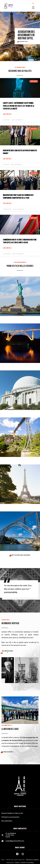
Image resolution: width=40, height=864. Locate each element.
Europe (20, 533)
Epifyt (17, 862)
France (20, 345)
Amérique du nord (20, 298)
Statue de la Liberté (20, 294)
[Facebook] (17, 854)
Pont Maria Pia (20, 529)
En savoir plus (22, 41)
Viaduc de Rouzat (20, 435)
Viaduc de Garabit (20, 341)
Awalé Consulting (27, 862)
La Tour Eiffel (20, 482)
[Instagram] (22, 854)
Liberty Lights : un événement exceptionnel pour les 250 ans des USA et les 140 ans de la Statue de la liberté (18, 106)
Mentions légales (32, 860)
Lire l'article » (7, 114)
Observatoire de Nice (20, 388)
